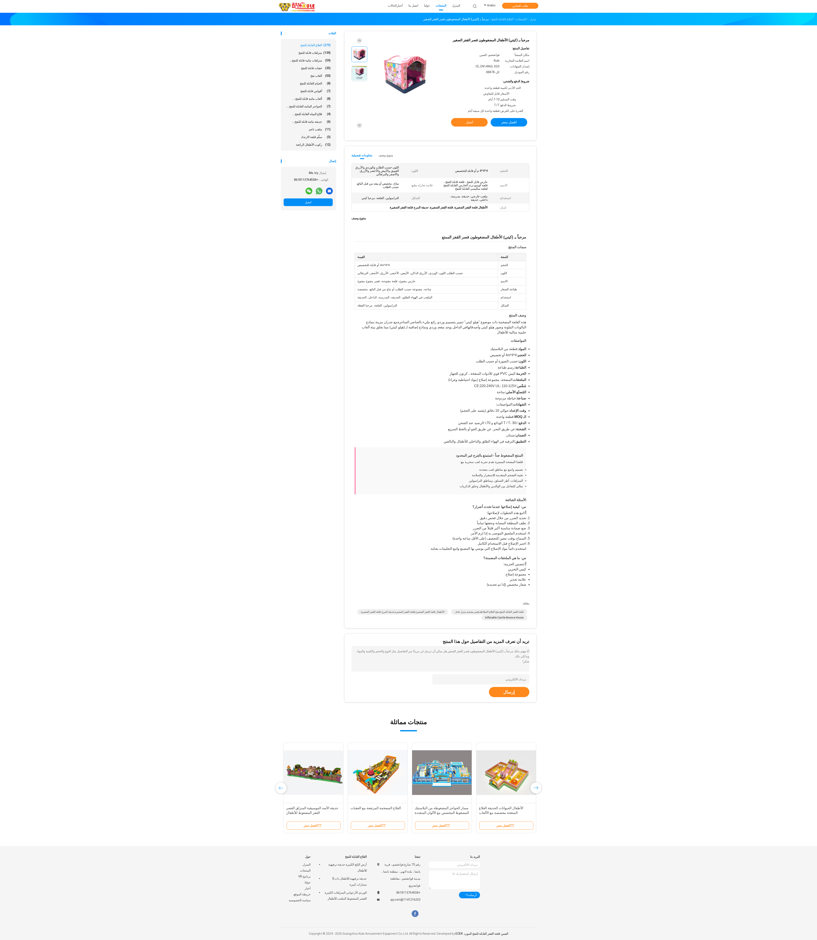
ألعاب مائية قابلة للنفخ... (312, 98)
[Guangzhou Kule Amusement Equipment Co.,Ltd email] (329, 190)
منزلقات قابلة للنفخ (315, 52)
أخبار (308, 888)
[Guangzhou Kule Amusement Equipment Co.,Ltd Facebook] (414, 913)
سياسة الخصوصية (300, 900)
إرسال (509, 692)
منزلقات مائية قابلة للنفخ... (310, 60)
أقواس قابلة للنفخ (315, 91)
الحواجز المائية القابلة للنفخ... (309, 106)
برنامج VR (304, 876)
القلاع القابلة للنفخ (315, 45)
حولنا (308, 882)
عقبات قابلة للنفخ (316, 68)
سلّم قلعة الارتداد (316, 137)
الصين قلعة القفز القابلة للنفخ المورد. (485, 933)
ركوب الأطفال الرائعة (313, 144)
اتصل (308, 202)
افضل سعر (509, 122)
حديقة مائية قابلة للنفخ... (311, 121)
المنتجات (305, 870)
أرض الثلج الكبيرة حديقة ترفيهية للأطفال (347, 867)
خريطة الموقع (302, 894)
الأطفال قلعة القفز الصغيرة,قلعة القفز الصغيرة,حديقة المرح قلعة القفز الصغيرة (402, 611)
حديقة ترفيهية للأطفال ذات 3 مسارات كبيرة (349, 881)
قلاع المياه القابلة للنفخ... (311, 114)
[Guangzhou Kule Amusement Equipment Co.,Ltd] (297, 6)
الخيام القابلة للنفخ (315, 83)
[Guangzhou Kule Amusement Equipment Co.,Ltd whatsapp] (319, 190)
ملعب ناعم (320, 129)
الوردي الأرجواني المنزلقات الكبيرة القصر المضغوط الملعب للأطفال (346, 895)
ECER (459, 933)
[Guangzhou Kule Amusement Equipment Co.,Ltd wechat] (309, 190)
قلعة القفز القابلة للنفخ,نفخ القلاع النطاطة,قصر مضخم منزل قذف (489, 611)
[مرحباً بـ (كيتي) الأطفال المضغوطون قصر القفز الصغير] (405, 73)
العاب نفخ (320, 75)
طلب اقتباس (520, 5)
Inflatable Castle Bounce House (504, 617)
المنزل (307, 864)
